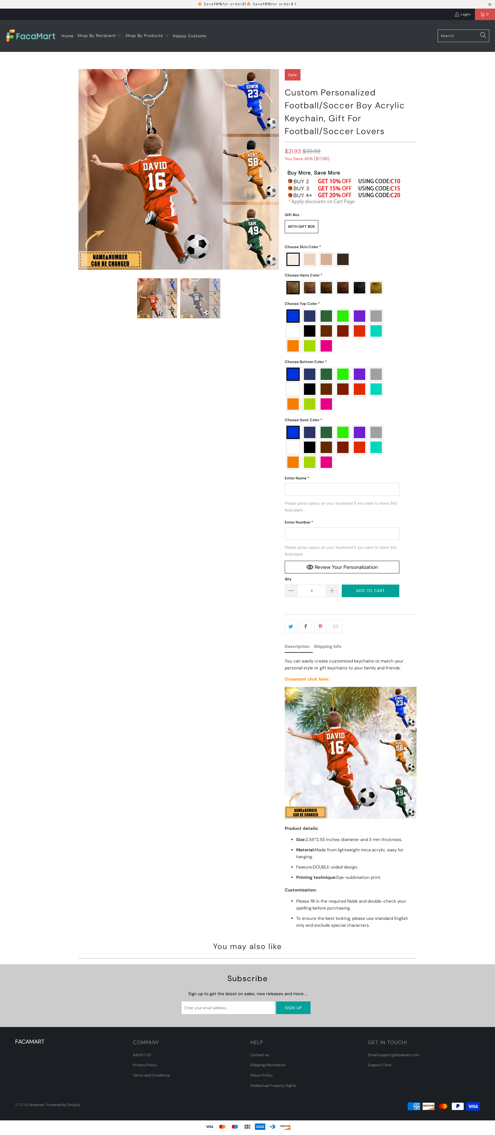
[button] (99, 36)
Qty (288, 579)
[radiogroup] (342, 259)
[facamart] (31, 36)
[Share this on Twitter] (291, 626)
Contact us (259, 1054)
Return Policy (261, 1075)
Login (466, 14)
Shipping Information (268, 1065)
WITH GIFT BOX (301, 226)
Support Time (379, 1065)
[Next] (274, 169)
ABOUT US (142, 1054)
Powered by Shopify (63, 1104)
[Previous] (82, 169)
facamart (37, 1104)
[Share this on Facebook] (306, 626)
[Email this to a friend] (335, 626)
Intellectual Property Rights (273, 1085)
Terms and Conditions (151, 1075)
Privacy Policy (145, 1065)
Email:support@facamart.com (393, 1054)
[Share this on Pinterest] (321, 626)
